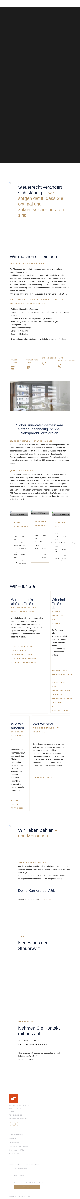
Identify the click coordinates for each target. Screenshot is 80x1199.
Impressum (12, 1138)
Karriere (19, 243)
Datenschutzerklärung (16, 1134)
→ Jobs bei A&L (45, 900)
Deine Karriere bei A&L (16, 1150)
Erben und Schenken (19, 241)
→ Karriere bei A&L (44, 778)
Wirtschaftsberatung (50, 239)
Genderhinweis (14, 1142)
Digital (60, 234)
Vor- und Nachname (20, 1168)
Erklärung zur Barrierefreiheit (18, 1146)
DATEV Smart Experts (16, 1154)
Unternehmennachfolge (28, 234)
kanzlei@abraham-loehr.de (34, 1044)
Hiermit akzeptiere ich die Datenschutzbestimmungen (34, 1183)
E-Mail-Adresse (19, 1175)
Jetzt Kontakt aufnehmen (17, 804)
